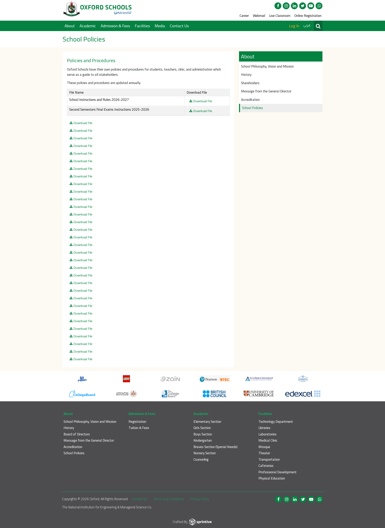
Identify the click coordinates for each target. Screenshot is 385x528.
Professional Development (277, 472)
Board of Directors (77, 434)
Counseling (201, 459)
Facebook (278, 5)
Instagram (286, 5)
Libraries (264, 428)
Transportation (269, 459)
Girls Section (202, 428)
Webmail (259, 15)
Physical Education (271, 478)
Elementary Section (207, 422)
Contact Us (179, 25)
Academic (88, 25)
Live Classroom (279, 15)
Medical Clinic (267, 440)
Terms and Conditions (168, 499)
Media (160, 25)
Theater (264, 453)
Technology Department (275, 422)
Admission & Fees (116, 25)
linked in (294, 5)
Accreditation (250, 99)
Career (244, 15)
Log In (294, 26)
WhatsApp (319, 5)
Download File (202, 101)
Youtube (310, 5)
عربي (307, 26)
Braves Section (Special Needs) (215, 447)
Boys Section (203, 434)
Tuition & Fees (139, 428)
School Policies (252, 108)
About (70, 25)
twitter (302, 5)
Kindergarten (203, 440)
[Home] (98, 10)
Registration (137, 422)
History (246, 74)
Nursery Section (205, 453)
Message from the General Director (266, 91)
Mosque (264, 447)
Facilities (143, 25)
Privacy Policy (199, 499)
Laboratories (267, 434)
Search (318, 26)
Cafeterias (266, 466)
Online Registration (307, 15)
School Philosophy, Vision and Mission (267, 66)
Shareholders (250, 83)
